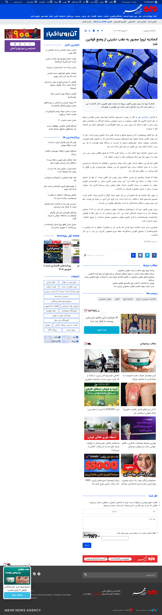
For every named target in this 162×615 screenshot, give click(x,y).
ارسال (87, 545)
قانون (117, 299)
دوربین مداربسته (61, 296)
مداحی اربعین (50, 291)
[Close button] (29, 564)
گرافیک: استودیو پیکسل (121, 610)
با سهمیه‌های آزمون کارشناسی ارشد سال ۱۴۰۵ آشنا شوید (60, 188)
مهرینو (47, 325)
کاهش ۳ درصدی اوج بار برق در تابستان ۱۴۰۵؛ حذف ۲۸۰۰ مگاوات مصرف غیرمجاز (60, 85)
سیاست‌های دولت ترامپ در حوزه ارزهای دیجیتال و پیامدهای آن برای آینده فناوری (121, 273)
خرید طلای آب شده (69, 286)
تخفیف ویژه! (17, 595)
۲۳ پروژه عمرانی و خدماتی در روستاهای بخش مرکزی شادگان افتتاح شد (60, 104)
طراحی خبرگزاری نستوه (144, 610)
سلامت (106, 16)
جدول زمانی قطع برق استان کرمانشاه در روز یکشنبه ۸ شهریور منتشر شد (60, 226)
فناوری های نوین (120, 21)
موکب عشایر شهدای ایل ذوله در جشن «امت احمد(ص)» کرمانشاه (61, 60)
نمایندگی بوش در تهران (61, 315)
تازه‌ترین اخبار (72, 45)
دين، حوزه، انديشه (130, 16)
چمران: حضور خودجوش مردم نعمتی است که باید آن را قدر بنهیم (61, 75)
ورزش (83, 16)
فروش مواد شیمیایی (70, 306)
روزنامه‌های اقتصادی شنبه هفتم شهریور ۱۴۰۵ (64, 267)
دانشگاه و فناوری (116, 16)
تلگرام (111, 2)
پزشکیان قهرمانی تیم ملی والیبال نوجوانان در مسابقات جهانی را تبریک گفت (62, 215)
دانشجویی (131, 21)
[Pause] (124, 331)
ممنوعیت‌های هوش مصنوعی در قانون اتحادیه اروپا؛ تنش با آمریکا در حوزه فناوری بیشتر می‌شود (119, 278)
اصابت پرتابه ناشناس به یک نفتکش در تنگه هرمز (61, 52)
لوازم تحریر (51, 282)
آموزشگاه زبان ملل (61, 320)
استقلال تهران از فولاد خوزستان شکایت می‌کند (60, 153)
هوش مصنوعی (105, 299)
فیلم (51, 16)
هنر (140, 16)
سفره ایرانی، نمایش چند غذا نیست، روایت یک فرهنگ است (61, 170)
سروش (102, 2)
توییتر (65, 2)
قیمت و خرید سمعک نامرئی (66, 325)
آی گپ (92, 2)
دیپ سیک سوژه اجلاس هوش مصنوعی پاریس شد (134, 286)
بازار (88, 16)
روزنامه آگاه (52, 330)
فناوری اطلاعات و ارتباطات (102, 21)
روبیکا (56, 2)
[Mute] (128, 331)
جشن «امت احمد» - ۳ (67, 120)
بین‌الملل (70, 16)
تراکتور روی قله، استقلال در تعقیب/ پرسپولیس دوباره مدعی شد (62, 196)
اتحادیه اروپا (128, 299)
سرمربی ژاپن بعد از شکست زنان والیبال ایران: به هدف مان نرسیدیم (60, 205)
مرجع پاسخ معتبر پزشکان (61, 301)
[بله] (34, 574)
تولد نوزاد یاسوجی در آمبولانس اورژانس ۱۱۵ (60, 179)
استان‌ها (62, 16)
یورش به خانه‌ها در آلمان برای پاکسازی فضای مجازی (133, 283)
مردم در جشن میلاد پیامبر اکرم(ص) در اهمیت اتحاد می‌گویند (60, 113)
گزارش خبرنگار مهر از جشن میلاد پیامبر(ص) (63, 95)
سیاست (77, 16)
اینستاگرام (75, 2)
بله (84, 2)
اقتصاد (93, 16)
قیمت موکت (51, 286)
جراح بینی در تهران (69, 282)
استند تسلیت (64, 291)
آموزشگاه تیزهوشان (69, 310)
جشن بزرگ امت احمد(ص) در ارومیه (61, 67)
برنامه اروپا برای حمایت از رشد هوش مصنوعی (136, 270)
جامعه (99, 16)
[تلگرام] (39, 574)
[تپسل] (85, 310)
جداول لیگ (30, 2)
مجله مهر (44, 16)
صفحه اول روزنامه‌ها (68, 236)
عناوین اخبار (152, 21)
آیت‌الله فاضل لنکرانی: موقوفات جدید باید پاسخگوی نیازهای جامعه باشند (61, 127)
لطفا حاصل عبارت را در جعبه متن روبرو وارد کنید (137, 533)
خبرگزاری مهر (143, 117)
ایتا (48, 2)
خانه (155, 16)
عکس (56, 16)
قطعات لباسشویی (52, 306)
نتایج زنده (42, 2)
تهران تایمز (71, 330)
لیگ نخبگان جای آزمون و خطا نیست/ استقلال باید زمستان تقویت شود (61, 161)
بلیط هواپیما (51, 310)
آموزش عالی (141, 21)
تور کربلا (75, 291)
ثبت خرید (101, 330)
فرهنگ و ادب (147, 16)
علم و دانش (86, 21)
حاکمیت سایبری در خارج (146, 299)
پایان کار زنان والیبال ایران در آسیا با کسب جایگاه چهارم (62, 144)
